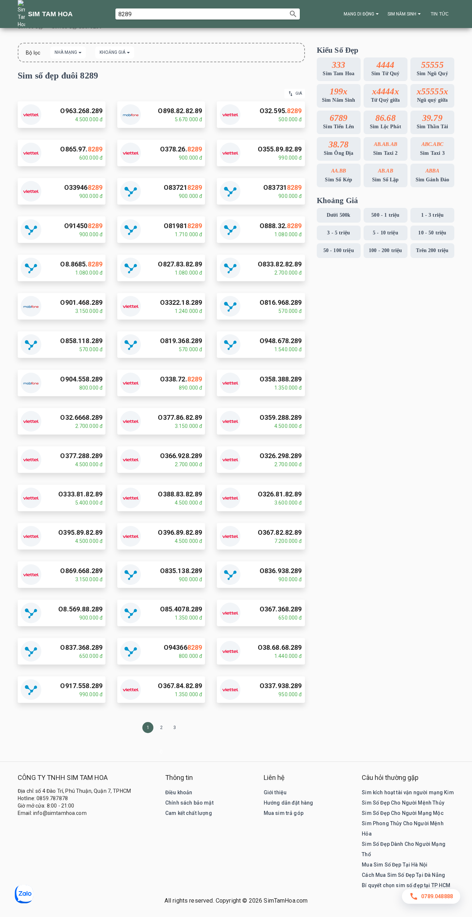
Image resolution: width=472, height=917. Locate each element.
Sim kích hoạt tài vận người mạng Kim (408, 792)
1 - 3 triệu (432, 215)
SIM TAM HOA (50, 14)
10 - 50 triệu (432, 233)
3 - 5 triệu (338, 233)
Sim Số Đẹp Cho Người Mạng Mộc (402, 813)
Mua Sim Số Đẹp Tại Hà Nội (394, 865)
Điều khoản (178, 792)
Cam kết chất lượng (188, 813)
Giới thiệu (275, 792)
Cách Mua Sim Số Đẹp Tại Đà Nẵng (403, 875)
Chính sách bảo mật (189, 803)
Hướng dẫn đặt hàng (288, 803)
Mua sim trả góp (283, 813)
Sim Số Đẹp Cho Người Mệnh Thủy (403, 803)
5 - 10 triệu (385, 233)
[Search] (293, 14)
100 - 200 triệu (385, 250)
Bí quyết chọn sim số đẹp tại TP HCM (406, 885)
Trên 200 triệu (432, 250)
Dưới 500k (338, 215)
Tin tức (440, 14)
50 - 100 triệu (338, 250)
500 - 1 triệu (385, 215)
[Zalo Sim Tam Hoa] (24, 895)
